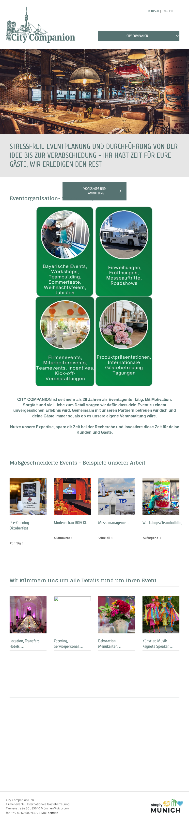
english (167, 11)
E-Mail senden (48, 813)
